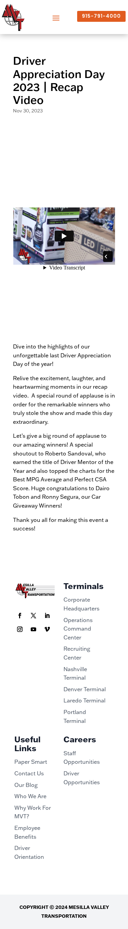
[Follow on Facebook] (19, 615)
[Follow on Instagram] (19, 629)
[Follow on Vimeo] (47, 629)
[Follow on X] (33, 615)
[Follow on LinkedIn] (47, 615)
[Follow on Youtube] (33, 629)
